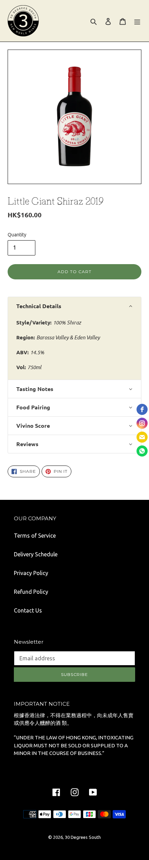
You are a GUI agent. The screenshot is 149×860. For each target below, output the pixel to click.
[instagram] (142, 423)
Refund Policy (31, 592)
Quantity (17, 234)
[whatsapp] (142, 451)
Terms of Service (35, 535)
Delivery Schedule (36, 554)
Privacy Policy (31, 573)
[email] (142, 437)
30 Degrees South (83, 837)
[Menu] (137, 20)
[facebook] (142, 409)
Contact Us (28, 610)
